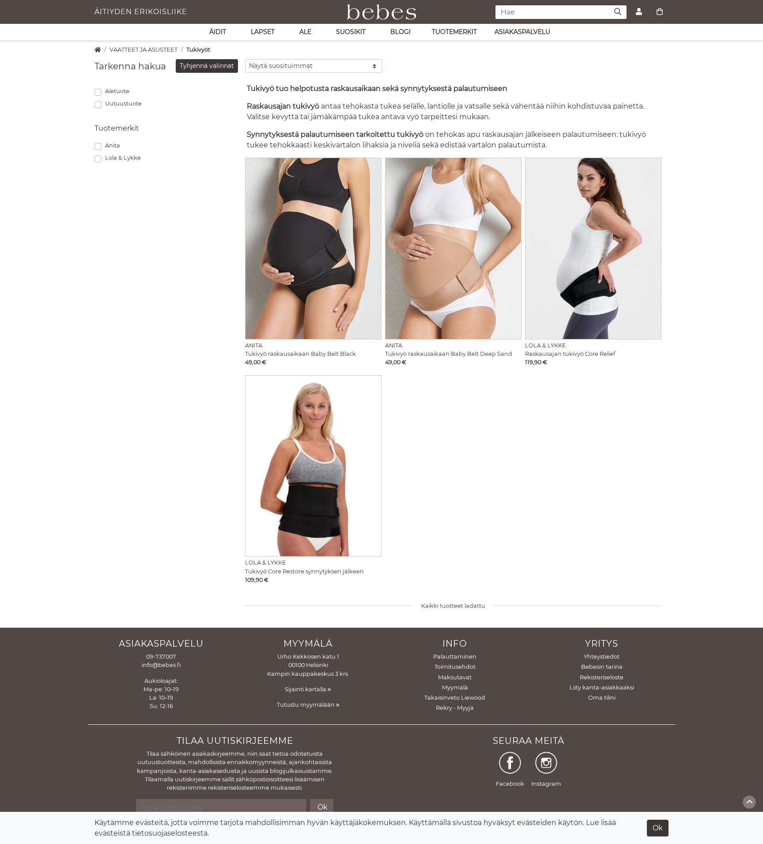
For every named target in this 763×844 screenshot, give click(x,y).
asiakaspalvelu (522, 32)
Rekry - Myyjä (455, 708)
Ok (658, 828)
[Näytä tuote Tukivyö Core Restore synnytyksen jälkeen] (313, 466)
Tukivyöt (198, 49)
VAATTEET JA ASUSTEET (144, 49)
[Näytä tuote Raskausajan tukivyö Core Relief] (593, 248)
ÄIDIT (217, 32)
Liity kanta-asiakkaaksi (602, 687)
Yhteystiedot (601, 656)
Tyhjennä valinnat (207, 66)
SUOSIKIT (351, 32)
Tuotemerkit (454, 32)
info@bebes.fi (161, 665)
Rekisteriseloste (601, 677)
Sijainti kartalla (306, 689)
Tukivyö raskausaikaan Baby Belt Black (300, 353)
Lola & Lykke (123, 157)
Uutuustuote (123, 103)
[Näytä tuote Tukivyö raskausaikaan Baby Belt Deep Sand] (453, 248)
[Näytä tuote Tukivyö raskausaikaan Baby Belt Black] (313, 248)
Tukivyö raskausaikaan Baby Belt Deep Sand (448, 353)
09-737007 (161, 656)
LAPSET (263, 32)
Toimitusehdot (455, 666)
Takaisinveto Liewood (454, 697)
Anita (112, 145)
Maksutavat (455, 677)
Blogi (400, 32)
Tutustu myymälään (306, 704)
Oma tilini (602, 697)
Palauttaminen (454, 656)
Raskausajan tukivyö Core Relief (570, 353)
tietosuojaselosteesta (170, 833)
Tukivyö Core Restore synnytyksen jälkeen (304, 571)
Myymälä (455, 687)
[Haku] (618, 12)
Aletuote (117, 91)
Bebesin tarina (602, 666)
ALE (305, 32)
